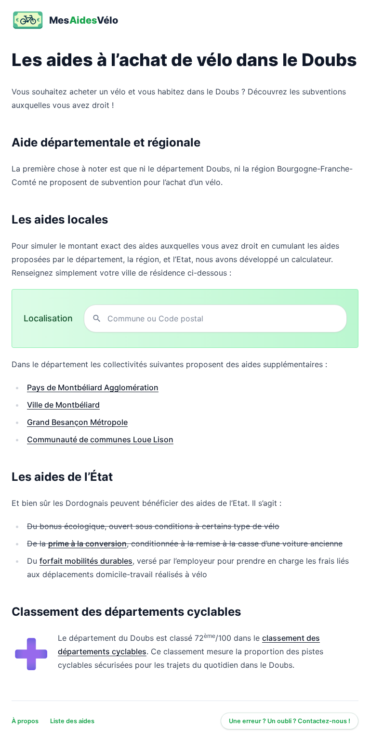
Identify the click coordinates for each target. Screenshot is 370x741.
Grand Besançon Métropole (77, 422)
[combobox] (223, 318)
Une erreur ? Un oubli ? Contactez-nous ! (289, 721)
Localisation (48, 318)
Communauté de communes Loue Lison (100, 439)
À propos (25, 721)
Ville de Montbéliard (63, 405)
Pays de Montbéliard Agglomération (93, 387)
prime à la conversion (87, 543)
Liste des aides (72, 721)
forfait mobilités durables (86, 561)
